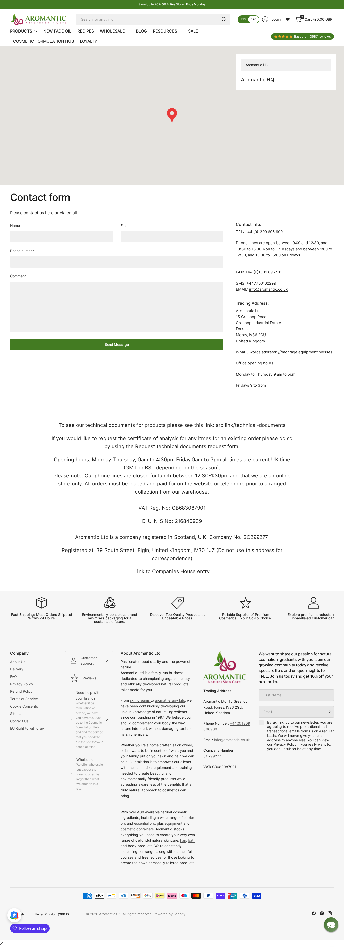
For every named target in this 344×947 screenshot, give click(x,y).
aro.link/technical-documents (250, 425)
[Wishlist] (287, 19)
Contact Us (19, 721)
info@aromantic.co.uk (268, 289)
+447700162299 (261, 283)
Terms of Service (24, 699)
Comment (18, 276)
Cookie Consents (24, 706)
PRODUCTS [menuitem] (21, 31)
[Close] (1, 943)
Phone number (22, 251)
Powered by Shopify (169, 914)
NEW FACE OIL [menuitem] (57, 31)
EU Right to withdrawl (27, 728)
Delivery (16, 669)
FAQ (13, 676)
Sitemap (17, 713)
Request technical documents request (180, 446)
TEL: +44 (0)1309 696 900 (259, 231)
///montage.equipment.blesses (305, 352)
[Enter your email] (329, 712)
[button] (331, 924)
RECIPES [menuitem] (85, 31)
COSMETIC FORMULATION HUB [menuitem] (43, 41)
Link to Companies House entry (172, 571)
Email (125, 225)
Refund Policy (21, 691)
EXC (253, 19)
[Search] (224, 19)
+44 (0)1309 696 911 (263, 272)
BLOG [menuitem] (141, 31)
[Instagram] (330, 913)
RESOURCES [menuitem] (165, 31)
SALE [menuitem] (193, 31)
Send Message (117, 344)
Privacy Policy (21, 684)
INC (243, 19)
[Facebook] (314, 913)
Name (15, 225)
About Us (17, 662)
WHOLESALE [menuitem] (112, 31)
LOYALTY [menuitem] (88, 41)
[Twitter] (322, 913)
